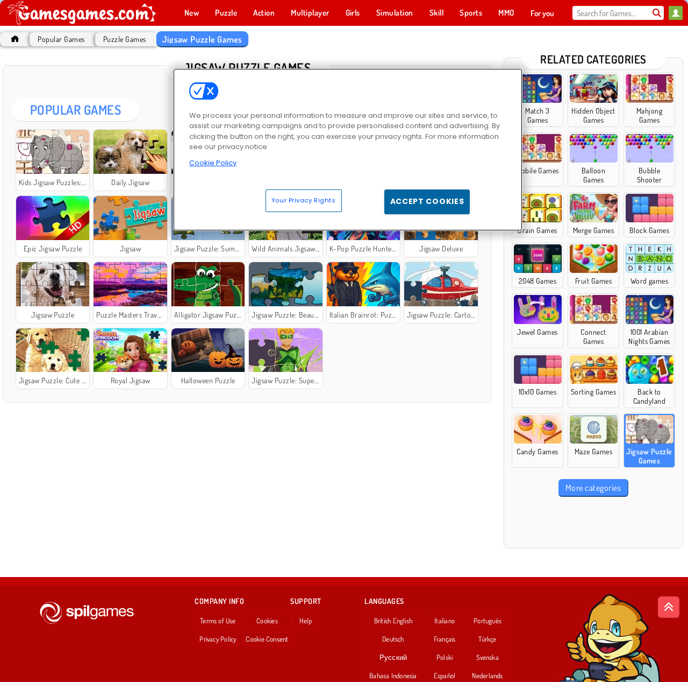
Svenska (487, 657)
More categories (593, 487)
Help (305, 620)
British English (393, 620)
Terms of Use (218, 620)
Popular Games (61, 39)
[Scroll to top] (668, 607)
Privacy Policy (217, 639)
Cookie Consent (267, 639)
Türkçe (487, 639)
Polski (444, 657)
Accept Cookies (427, 201)
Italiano (444, 620)
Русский (393, 657)
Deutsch (393, 639)
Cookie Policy (212, 163)
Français (445, 639)
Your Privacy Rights (303, 200)
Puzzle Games (124, 39)
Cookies (267, 620)
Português (487, 620)
